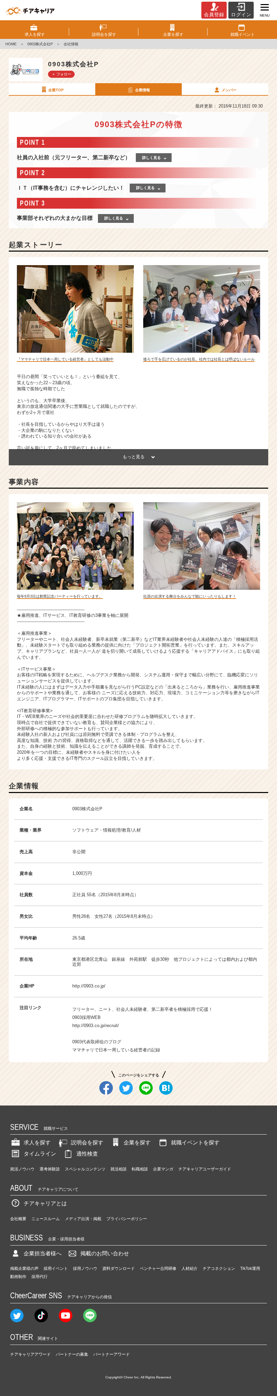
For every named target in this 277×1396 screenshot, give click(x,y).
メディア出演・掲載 (83, 1218)
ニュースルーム (45, 1218)
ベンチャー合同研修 (158, 1268)
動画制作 (18, 1276)
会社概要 (18, 1218)
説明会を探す (87, 1142)
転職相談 (140, 1169)
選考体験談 (50, 1169)
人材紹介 (189, 1268)
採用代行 (39, 1276)
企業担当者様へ (42, 1253)
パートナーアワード (111, 1354)
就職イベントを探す (195, 1142)
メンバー (229, 90)
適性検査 (87, 1154)
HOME (11, 44)
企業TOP (56, 90)
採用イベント (56, 1268)
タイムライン (40, 1154)
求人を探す (37, 1142)
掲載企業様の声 (24, 1268)
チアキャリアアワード (30, 1354)
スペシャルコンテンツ (85, 1169)
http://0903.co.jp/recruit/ (95, 1025)
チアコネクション (219, 1268)
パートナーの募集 (72, 1354)
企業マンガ (163, 1169)
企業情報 (142, 90)
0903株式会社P (40, 44)
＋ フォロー (61, 74)
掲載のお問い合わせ (104, 1253)
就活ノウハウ (22, 1169)
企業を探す (137, 1142)
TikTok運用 (250, 1268)
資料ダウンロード (118, 1268)
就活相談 (118, 1169)
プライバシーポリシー (126, 1218)
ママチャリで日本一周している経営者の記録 (116, 1049)
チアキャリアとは (45, 1203)
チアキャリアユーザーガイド (204, 1169)
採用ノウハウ (85, 1268)
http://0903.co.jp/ (88, 985)
